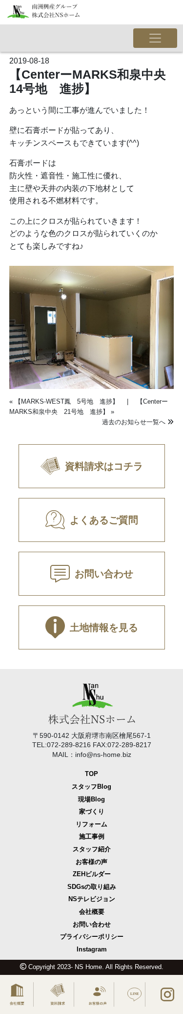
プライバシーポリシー (91, 936)
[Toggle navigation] (155, 38)
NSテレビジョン (91, 899)
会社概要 (91, 911)
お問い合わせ (92, 924)
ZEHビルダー (92, 874)
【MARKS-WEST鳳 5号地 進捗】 (67, 401)
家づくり (91, 811)
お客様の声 (91, 861)
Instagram (92, 949)
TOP (91, 773)
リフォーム (91, 824)
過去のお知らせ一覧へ (134, 422)
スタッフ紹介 (92, 849)
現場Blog (91, 799)
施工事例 (91, 836)
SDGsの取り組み (91, 886)
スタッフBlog (91, 786)
